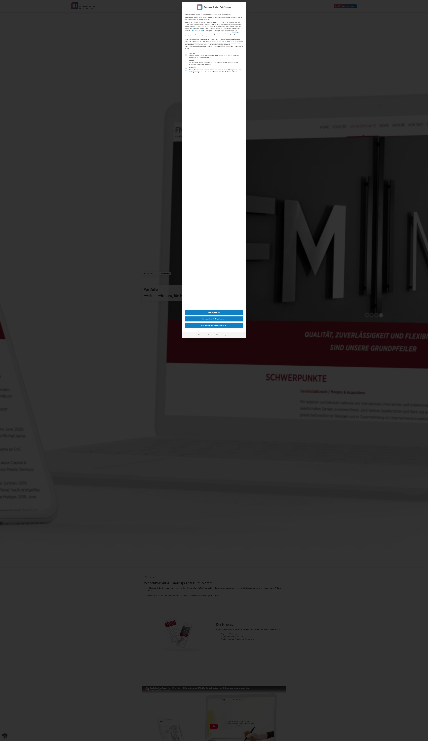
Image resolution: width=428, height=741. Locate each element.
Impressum (227, 335)
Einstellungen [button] (235, 32)
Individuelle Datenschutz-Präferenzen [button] (214, 325)
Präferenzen (201, 335)
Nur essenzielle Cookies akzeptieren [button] (214, 319)
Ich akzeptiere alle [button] (214, 313)
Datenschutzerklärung (197, 30)
